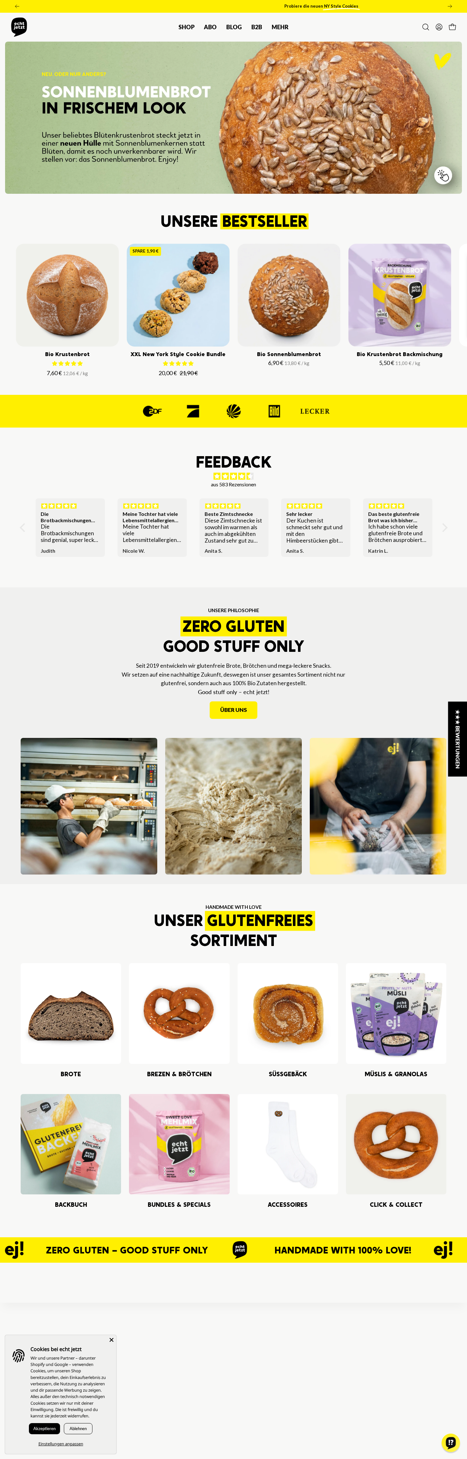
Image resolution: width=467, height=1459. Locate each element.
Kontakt (138, 1365)
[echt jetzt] (19, 27)
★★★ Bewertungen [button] (458, 738)
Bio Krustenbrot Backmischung (400, 354)
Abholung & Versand (153, 1354)
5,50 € (400, 363)
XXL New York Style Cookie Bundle (178, 354)
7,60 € (68, 373)
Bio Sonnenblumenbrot (289, 354)
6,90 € (289, 363)
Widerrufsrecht (147, 1400)
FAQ (133, 1342)
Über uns (233, 709)
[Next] (450, 6)
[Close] (111, 1340)
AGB (134, 1377)
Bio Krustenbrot (67, 354)
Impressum (141, 1423)
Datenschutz (144, 1388)
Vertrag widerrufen (152, 1411)
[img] (233, 476)
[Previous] (17, 6)
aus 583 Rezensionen (233, 484)
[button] (257, 27)
